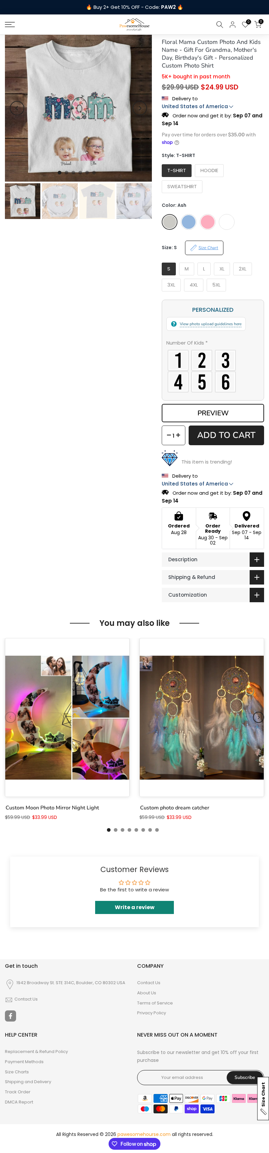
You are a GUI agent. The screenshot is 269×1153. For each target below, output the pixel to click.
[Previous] (17, 108)
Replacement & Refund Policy (36, 1052)
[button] (212, 344)
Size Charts (17, 1072)
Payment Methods (24, 1062)
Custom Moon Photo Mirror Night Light (52, 808)
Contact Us (26, 999)
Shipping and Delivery (28, 1082)
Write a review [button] (135, 907)
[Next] (140, 108)
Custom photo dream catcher (174, 808)
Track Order (18, 1092)
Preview (213, 413)
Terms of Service (155, 1003)
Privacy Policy (151, 1013)
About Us (146, 993)
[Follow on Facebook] (10, 1016)
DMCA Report (19, 1102)
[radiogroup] (212, 371)
